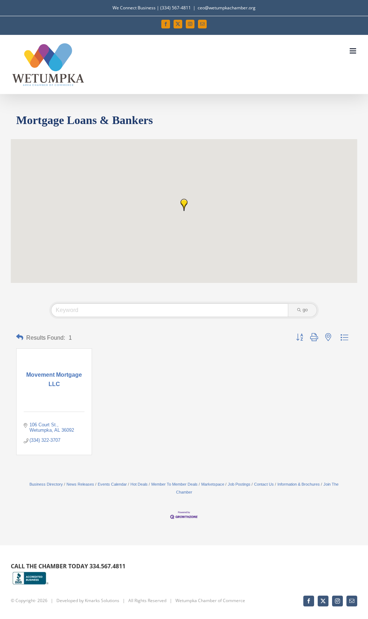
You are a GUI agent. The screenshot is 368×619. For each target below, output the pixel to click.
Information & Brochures (298, 484)
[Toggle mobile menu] (353, 51)
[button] (184, 205)
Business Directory (46, 484)
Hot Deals (139, 484)
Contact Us (264, 484)
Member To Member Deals (174, 484)
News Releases (80, 484)
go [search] (305, 309)
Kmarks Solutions (102, 600)
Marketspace (212, 484)
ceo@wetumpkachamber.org (227, 8)
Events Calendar (112, 484)
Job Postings (239, 484)
